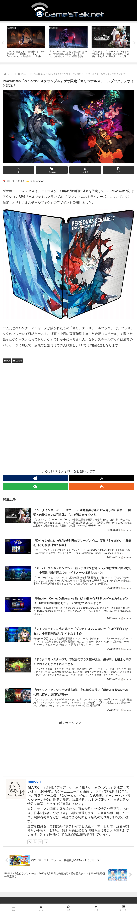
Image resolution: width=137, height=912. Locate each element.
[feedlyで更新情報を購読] (35, 486)
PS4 (8, 360)
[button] (118, 170)
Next (134, 42)
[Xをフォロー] (101, 478)
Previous (2, 42)
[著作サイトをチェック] (35, 478)
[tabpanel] (26, 42)
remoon (34, 781)
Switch (19, 360)
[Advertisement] (68, 389)
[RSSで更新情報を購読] (101, 486)
